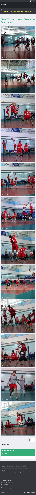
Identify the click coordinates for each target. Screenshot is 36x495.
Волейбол (18, 10)
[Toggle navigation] (32, 5)
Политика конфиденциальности (10, 488)
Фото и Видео (8, 10)
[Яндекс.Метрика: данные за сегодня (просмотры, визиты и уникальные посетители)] (29, 493)
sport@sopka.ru (7, 480)
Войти (33, 1)
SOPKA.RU (4, 5)
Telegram (5, 484)
